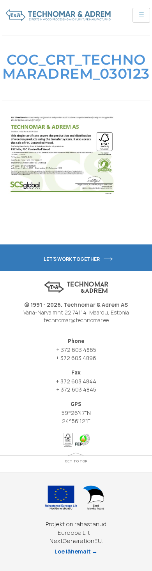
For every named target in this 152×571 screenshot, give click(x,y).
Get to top (76, 461)
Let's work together (72, 259)
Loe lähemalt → (76, 551)
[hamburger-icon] (141, 15)
